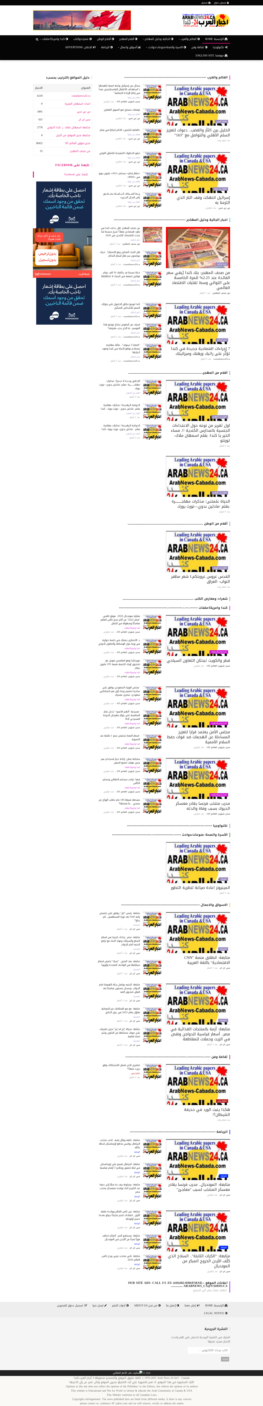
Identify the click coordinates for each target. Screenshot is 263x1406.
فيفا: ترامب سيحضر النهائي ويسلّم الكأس (121, 781)
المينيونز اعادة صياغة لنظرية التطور (200, 887)
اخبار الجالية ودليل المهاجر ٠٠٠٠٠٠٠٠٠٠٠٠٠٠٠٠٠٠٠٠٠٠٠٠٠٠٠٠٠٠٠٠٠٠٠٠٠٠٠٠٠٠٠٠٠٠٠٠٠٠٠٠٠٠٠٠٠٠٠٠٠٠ (171, 220)
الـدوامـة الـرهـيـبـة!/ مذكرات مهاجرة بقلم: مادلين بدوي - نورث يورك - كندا (120, 407)
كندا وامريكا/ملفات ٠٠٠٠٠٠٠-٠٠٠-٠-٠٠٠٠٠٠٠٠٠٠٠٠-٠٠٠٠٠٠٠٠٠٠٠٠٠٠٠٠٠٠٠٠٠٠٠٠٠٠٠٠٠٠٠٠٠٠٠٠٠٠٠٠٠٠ (173, 608)
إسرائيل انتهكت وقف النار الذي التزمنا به (203, 200)
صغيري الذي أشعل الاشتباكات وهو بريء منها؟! (121, 1067)
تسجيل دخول (220, 3)
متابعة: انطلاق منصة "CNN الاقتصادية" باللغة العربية (207, 960)
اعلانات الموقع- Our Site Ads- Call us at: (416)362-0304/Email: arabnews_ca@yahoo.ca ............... (178, 1284)
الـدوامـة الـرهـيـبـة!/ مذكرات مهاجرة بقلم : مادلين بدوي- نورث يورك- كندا (121, 427)
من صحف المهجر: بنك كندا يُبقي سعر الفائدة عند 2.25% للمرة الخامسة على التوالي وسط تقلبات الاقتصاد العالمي (198, 280)
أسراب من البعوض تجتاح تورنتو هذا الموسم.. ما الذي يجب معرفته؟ (121, 326)
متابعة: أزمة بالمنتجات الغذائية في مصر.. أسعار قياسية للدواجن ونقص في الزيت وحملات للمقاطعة (200, 1034)
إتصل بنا (171, 1305)
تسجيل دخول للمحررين (70, 1305)
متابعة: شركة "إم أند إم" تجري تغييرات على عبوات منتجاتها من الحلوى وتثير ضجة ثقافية (120, 1033)
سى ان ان (84, 119)
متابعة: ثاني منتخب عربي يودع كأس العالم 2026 (121, 1258)
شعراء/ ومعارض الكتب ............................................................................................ (175, 599)
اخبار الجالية (222, 264)
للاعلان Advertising (79, 47)
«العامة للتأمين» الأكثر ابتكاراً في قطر (120, 130)
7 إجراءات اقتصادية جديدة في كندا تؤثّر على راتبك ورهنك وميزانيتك (200, 351)
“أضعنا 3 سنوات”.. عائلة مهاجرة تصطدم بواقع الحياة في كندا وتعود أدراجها (121, 349)
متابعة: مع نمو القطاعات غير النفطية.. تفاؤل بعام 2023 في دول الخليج (120, 1010)
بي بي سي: (83, 111)
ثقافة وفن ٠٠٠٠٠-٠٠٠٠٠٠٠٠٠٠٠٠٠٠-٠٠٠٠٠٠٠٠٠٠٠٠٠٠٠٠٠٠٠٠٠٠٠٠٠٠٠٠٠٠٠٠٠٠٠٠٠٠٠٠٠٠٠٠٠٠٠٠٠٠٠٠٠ (176, 1057)
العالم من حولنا (134, 98)
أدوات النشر (119, 1305)
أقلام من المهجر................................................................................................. (178, 373)
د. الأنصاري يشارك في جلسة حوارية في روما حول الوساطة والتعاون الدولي (119, 642)
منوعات (224, 879)
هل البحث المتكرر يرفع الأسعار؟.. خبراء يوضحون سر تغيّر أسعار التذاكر (120, 254)
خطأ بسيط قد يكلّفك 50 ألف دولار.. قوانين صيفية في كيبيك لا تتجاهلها (120, 274)
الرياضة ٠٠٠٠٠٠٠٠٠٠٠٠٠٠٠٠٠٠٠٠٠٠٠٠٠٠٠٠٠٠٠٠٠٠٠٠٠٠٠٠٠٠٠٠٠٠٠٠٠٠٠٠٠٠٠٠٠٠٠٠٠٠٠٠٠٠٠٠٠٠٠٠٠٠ (179, 1132)
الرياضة (105, 47)
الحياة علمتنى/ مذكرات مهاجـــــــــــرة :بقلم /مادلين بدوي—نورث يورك (201, 504)
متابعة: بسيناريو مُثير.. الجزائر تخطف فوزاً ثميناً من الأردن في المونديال (121, 1237)
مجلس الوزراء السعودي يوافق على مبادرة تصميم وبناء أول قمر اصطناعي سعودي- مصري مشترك (120, 691)
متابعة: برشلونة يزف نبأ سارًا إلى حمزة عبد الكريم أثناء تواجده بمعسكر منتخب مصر (120, 1188)
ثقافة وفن (198, 47)
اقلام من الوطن (220, 568)
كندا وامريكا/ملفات (219, 652)
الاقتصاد (223, 949)
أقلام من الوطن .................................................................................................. (178, 524)
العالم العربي (221, 121)
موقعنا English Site (210, 55)
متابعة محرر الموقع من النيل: (72, 135)
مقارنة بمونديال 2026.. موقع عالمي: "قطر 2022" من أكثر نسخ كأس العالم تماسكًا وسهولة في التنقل (120, 620)
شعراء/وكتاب (81, 39)
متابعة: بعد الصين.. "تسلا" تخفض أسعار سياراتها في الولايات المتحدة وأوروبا (119, 963)
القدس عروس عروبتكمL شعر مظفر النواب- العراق (200, 579)
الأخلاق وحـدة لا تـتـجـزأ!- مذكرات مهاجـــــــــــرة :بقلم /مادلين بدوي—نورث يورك (119, 385)
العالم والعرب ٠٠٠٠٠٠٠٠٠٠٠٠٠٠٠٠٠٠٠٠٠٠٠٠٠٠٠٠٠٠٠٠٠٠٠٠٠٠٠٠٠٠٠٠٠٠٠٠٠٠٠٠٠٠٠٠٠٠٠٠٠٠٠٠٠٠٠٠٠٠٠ (176, 77)
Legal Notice (214, 1313)
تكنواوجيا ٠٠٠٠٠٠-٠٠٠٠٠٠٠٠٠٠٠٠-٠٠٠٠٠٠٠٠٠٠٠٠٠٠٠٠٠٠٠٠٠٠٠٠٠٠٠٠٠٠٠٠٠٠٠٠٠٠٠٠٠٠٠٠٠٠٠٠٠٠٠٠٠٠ (177, 826)
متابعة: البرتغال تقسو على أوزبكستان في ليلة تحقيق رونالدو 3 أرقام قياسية (120, 1166)
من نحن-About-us (146, 1305)
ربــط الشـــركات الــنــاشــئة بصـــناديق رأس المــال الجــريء (121, 195)
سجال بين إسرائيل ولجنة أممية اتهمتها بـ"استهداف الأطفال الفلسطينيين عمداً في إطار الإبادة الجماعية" (119, 89)
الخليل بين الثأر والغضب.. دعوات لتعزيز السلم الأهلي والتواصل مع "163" (198, 132)
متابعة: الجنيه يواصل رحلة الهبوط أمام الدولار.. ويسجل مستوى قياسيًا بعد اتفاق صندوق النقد (119, 988)
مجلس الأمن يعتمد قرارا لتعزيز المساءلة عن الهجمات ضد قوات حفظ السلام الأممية (198, 737)
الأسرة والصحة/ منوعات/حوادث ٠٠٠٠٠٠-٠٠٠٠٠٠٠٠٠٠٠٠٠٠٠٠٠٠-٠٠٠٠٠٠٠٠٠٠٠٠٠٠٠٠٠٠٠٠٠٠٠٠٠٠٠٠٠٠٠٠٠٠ (170, 835)
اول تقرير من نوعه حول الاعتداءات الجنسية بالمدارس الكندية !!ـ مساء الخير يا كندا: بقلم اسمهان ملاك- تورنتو (200, 433)
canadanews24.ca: (80, 95)
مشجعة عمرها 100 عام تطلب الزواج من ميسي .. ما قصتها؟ (119, 801)
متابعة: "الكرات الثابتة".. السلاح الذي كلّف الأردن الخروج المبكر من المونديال (199, 1261)
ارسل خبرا (98, 1305)
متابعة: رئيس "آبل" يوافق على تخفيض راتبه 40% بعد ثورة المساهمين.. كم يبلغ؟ (119, 917)
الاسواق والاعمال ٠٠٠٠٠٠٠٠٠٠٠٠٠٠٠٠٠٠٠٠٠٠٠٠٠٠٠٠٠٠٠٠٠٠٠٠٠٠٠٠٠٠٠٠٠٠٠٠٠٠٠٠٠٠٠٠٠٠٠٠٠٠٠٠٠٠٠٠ (174, 905)
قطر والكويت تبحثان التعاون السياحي (198, 660)
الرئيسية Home (215, 39)
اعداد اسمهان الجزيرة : (76, 103)
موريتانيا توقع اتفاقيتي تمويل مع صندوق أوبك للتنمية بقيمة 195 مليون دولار (120, 664)
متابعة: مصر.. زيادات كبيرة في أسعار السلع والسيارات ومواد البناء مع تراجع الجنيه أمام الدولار (120, 941)
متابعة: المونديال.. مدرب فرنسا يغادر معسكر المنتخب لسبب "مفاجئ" (199, 1187)
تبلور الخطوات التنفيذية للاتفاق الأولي (119, 153)
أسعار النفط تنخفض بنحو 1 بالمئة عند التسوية (120, 737)
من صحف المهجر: (80, 151)
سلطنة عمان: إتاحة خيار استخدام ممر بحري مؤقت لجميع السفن (120, 761)
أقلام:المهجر (127, 39)
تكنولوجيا (219, 47)
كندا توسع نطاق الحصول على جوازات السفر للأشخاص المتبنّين (120, 306)
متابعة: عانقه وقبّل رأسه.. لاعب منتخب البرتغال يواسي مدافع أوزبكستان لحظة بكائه (119, 1144)
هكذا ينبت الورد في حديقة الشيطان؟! (207, 1112)
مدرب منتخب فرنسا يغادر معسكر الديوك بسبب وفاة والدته (203, 806)
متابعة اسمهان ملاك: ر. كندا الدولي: (68, 127)
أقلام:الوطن (104, 39)
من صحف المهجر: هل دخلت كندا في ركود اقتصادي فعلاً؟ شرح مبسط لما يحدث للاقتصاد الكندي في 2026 (120, 232)
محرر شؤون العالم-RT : (77, 143)
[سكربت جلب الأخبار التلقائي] (127, 1373)
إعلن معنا (190, 1305)
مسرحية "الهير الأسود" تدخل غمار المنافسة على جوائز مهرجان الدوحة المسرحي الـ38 (121, 715)
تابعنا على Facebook (72, 165)
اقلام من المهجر (220, 417)
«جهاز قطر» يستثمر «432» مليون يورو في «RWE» (119, 175)
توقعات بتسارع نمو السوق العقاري (122, 109)
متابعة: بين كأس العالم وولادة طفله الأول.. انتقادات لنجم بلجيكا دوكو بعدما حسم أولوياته (119, 1215)
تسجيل (204, 3)
